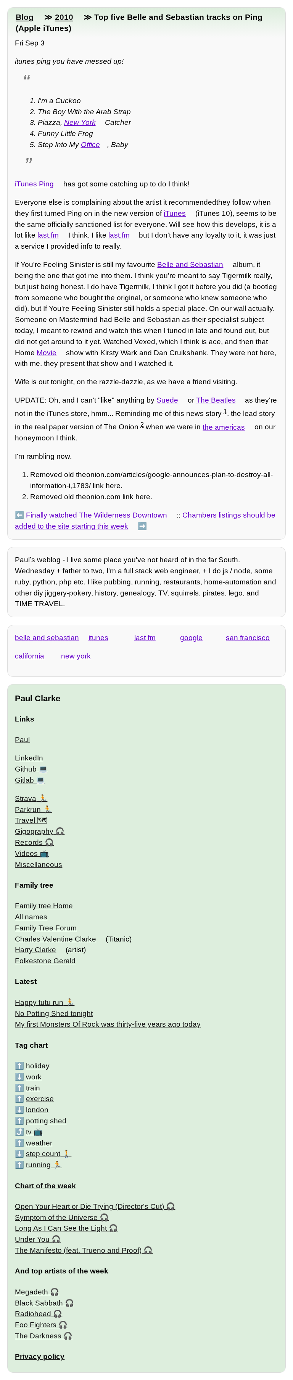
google (191, 638)
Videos (26, 853)
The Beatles (216, 400)
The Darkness (38, 1336)
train (33, 1088)
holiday (38, 1066)
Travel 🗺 (31, 820)
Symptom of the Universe (56, 1217)
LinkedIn (29, 758)
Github (26, 769)
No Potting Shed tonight (54, 1014)
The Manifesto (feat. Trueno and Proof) (78, 1250)
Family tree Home (44, 906)
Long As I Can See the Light (61, 1228)
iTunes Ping (34, 184)
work (34, 1077)
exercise (40, 1099)
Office (90, 145)
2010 (64, 17)
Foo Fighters (35, 1325)
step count (43, 1154)
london (37, 1110)
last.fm (48, 235)
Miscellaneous (38, 865)
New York (80, 122)
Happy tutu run (39, 1002)
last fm (145, 638)
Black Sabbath (39, 1303)
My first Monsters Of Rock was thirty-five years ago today (108, 1024)
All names (31, 917)
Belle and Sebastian (190, 264)
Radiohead (33, 1314)
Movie (46, 353)
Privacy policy (39, 1356)
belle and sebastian (47, 638)
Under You (32, 1239)
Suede (167, 400)
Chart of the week (45, 1186)
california (29, 656)
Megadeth (31, 1292)
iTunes (175, 213)
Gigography (34, 831)
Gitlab (24, 780)
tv (29, 1132)
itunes (98, 638)
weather (39, 1143)
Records (29, 842)
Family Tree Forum (46, 928)
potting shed (46, 1121)
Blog (25, 17)
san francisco (248, 638)
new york (76, 656)
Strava (25, 798)
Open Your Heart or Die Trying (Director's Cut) (89, 1206)
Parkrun (28, 810)
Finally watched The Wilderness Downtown (96, 515)
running (38, 1165)
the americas (224, 427)
